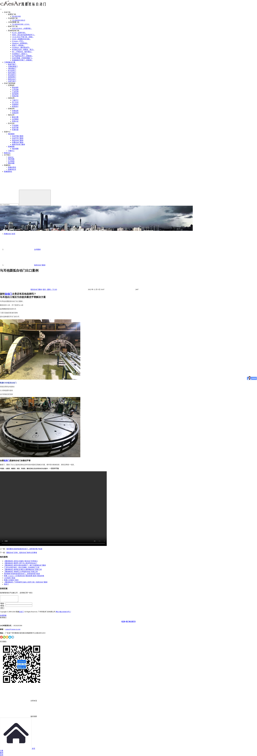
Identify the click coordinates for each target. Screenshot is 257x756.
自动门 (8, 294)
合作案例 (15, 119)
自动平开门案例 (17, 138)
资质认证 (15, 121)
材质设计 (15, 106)
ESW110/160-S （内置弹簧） (22, 28)
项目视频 (15, 148)
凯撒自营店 (12, 167)
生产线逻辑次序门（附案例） (22, 56)
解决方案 (15, 117)
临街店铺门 (12, 73)
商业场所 (15, 87)
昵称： (3, 603)
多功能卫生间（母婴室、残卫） (23, 49)
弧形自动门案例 (17, 140)
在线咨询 (15, 113)
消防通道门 (12, 68)
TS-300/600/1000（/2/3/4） (21, 24)
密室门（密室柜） (18, 45)
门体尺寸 (15, 100)
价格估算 (15, 111)
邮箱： (3, 605)
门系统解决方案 (9, 62)
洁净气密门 (12, 81)
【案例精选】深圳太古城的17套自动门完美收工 (21, 561)
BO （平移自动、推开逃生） (22, 52)
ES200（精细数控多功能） (21, 39)
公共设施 (15, 89)
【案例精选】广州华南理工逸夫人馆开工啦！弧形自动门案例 (25, 582)
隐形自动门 (12, 79)
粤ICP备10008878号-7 (63, 612)
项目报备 (11, 159)
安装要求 (15, 104)
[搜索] (15, 189)
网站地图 (11, 163)
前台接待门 (12, 75)
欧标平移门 (12, 64)
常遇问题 (15, 130)
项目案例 (11, 134)
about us (10, 157)
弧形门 (7, 460)
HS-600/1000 (16, 16)
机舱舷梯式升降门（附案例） (22, 60)
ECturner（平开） (18, 41)
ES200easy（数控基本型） (21, 47)
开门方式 (15, 102)
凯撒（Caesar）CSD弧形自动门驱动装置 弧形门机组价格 (24, 576)
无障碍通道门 (13, 66)
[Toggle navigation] (1, 9)
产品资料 (15, 125)
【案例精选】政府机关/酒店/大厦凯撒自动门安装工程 (23, 569)
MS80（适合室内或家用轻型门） (23, 35)
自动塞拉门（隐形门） (20, 54)
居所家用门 (12, 77)
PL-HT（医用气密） (19, 33)
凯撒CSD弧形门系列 (11, 580)
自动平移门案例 (17, 136)
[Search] (35, 198)
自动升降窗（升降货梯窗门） (22, 58)
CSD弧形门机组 (9, 578)
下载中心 (11, 151)
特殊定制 (15, 96)
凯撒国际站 (8, 171)
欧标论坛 (7, 153)
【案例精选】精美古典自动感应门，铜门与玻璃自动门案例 (25, 565)
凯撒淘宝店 (12, 169)
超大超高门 (12, 70)
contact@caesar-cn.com (12, 629)
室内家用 (15, 94)
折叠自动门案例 (17, 142)
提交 (2, 608)
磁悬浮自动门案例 (18, 144)
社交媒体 (11, 161)
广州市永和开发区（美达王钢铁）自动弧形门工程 (21, 567)
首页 (9, 234)
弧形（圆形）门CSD (50, 289)
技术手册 (15, 127)
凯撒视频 (11, 146)
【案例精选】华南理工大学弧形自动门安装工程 (21, 571)
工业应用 (15, 92)
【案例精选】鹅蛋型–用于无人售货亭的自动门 (20, 563)
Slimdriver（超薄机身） (20, 43)
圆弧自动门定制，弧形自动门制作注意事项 (21, 552)
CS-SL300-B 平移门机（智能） (23, 37)
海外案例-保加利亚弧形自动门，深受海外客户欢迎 (24, 549)
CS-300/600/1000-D (18, 20)
